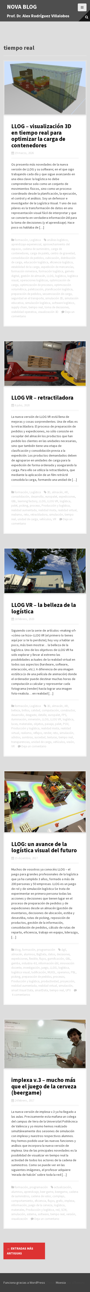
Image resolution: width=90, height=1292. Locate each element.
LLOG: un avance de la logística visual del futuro (44, 847)
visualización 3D (48, 312)
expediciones (67, 497)
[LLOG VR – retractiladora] (45, 363)
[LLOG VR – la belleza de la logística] (45, 570)
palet (14, 506)
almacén (57, 492)
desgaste (31, 715)
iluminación (18, 719)
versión (70, 1214)
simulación (56, 515)
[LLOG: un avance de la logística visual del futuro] (45, 801)
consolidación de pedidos (27, 258)
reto (26, 515)
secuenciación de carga (57, 294)
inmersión (34, 719)
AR (66, 492)
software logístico (63, 303)
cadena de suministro (36, 249)
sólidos (15, 737)
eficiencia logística (61, 262)
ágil (63, 950)
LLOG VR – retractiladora (42, 397)
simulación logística (37, 303)
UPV (68, 990)
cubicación (52, 258)
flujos (42, 959)
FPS (64, 715)
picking (23, 506)
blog (18, 950)
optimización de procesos (36, 285)
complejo (58, 1196)
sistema (31, 1214)
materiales (25, 724)
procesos (58, 977)
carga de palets (39, 253)
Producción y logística (56, 506)
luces (14, 724)
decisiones (63, 954)
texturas (52, 737)
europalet (51, 497)
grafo (59, 1201)
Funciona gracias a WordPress (24, 1282)
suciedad (39, 737)
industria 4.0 (29, 963)
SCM (63, 1210)
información (19, 1205)
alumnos (29, 954)
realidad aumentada (24, 510)
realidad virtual (67, 510)
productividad (50, 981)
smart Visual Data (22, 990)
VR (54, 519)
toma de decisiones (57, 307)
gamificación (56, 959)
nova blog (22, 6)
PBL (73, 972)
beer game (46, 1192)
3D (48, 492)
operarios (63, 972)
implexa (69, 1201)
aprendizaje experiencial (26, 244)
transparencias (20, 742)
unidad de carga (28, 519)
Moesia (61, 1282)
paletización (35, 289)
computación (50, 710)
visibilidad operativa (23, 312)
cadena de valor (41, 1196)
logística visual (20, 972)
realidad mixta (47, 510)
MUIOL (52, 972)
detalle (42, 715)
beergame (61, 1192)
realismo (16, 515)
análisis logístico (57, 240)
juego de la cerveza (40, 1205)
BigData (41, 954)
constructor (67, 710)
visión (70, 742)
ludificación (38, 972)
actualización (62, 1187)
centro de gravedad (63, 253)
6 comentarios (21, 995)
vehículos (45, 519)
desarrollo (37, 497)
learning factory (27, 501)
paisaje (49, 724)
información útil (48, 963)
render (47, 733)
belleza (15, 710)
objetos (38, 724)
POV (65, 724)
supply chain (19, 307)
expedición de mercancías (57, 267)
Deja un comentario (33, 746)
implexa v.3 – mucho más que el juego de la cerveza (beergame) (43, 1086)
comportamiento (22, 1201)
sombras (27, 737)
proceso (35, 506)
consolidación (20, 497)
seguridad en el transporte (27, 298)
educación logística (36, 262)
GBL (13, 501)
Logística (35, 240)
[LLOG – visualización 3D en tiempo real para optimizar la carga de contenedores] (45, 88)
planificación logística (58, 289)
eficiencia (40, 1201)
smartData (41, 990)
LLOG (50, 276)
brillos (25, 710)
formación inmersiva (24, 271)
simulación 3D (54, 298)
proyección (67, 981)
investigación (31, 968)
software (43, 1214)
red (58, 1210)
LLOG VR (52, 501)
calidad (35, 710)
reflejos (37, 733)
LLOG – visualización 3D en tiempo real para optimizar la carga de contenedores (41, 135)
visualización (19, 1219)
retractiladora (39, 515)
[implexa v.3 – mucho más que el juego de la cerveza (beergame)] (45, 1043)
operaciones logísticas (34, 280)
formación (21, 240)
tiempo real (36, 307)
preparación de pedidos (26, 294)
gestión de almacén (33, 276)
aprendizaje (31, 1192)
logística (60, 276)
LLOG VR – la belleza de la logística (43, 608)
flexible (33, 959)
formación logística (51, 271)
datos (51, 954)
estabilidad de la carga (25, 267)
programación (46, 950)
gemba (15, 963)
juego (44, 968)
